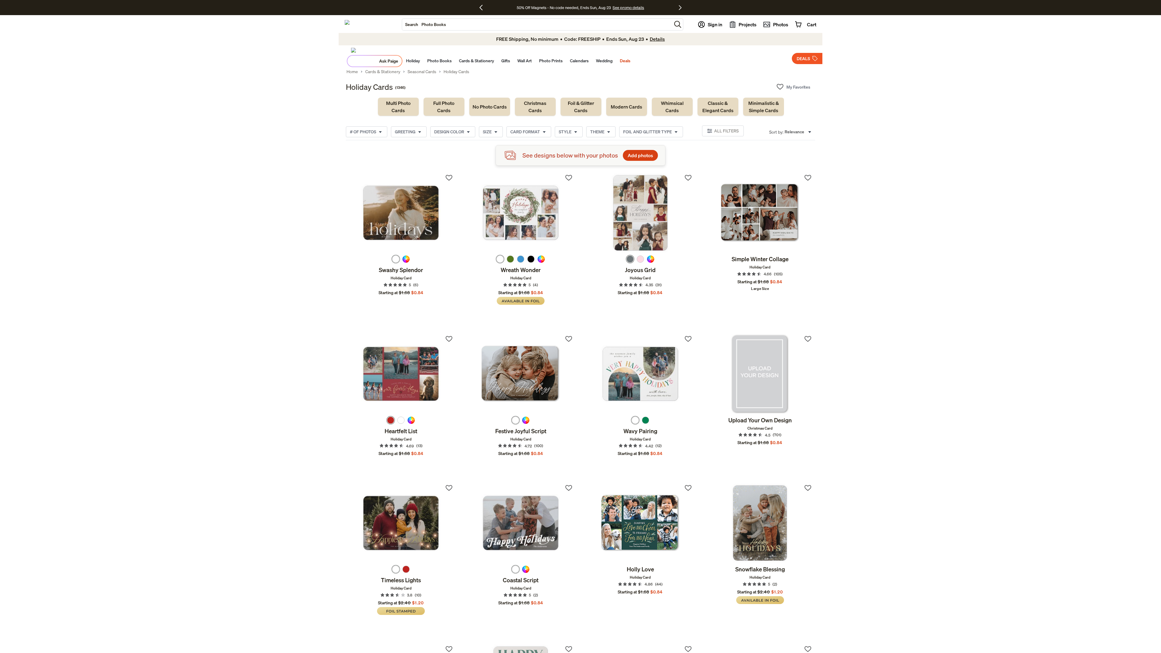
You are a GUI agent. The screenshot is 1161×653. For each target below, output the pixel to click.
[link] (398, 107)
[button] (677, 24)
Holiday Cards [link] (456, 72)
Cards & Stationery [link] (382, 72)
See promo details (628, 7)
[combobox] (537, 24)
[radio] (396, 259)
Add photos (640, 155)
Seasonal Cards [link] (422, 72)
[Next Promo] (680, 7)
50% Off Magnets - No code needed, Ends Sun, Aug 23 (564, 7)
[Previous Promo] (483, 7)
